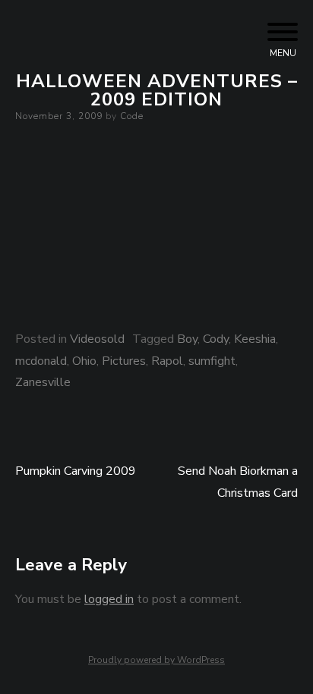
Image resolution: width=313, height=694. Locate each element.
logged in (109, 599)
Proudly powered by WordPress (156, 660)
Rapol (167, 361)
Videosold (97, 339)
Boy (187, 339)
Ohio (84, 361)
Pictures (124, 361)
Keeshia (255, 339)
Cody (216, 339)
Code (132, 116)
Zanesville (43, 382)
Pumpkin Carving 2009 (75, 471)
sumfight (212, 361)
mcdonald (41, 361)
